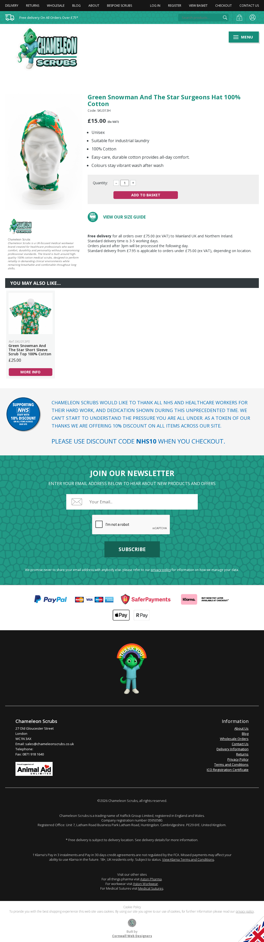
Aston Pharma (151, 879)
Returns (32, 5)
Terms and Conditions (231, 764)
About (93, 5)
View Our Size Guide (124, 217)
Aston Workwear (145, 883)
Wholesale (55, 5)
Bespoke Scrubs (119, 5)
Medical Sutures (150, 888)
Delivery (11, 5)
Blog (76, 5)
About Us (241, 728)
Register (174, 5)
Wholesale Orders (234, 738)
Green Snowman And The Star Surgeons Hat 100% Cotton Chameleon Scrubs (50, 48)
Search (225, 17)
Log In (155, 5)
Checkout (223, 5)
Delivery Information (233, 749)
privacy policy (161, 570)
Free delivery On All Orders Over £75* (48, 17)
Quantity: (100, 182)
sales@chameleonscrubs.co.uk (49, 744)
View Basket (198, 5)
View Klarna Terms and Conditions (188, 859)
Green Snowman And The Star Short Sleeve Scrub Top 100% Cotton (31, 313)
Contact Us (249, 5)
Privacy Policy (238, 759)
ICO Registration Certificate (228, 769)
